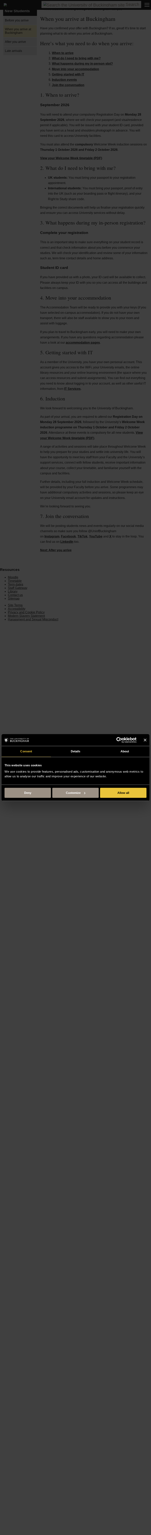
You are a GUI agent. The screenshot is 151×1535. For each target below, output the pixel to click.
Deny (27, 792)
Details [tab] (75, 751)
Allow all (123, 792)
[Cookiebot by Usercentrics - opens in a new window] (119, 740)
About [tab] (125, 751)
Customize (73, 792)
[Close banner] (145, 740)
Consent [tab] (26, 751)
